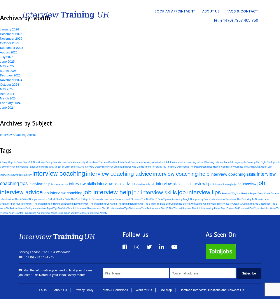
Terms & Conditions (114, 290)
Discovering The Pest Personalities (194, 166)
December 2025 (11, 34)
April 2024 (7, 94)
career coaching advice (191, 162)
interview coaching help (181, 174)
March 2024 (8, 98)
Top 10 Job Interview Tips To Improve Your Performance (131, 208)
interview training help (224, 184)
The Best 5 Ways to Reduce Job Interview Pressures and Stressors (105, 199)
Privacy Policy (84, 290)
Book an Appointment (174, 11)
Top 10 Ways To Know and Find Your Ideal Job (245, 208)
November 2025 (11, 38)
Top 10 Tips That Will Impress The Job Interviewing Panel (190, 208)
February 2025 (10, 75)
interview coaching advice (119, 173)
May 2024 (7, 89)
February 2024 (10, 103)
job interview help (107, 192)
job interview (246, 184)
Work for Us (144, 290)
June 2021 (7, 107)
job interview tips (199, 192)
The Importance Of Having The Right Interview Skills (116, 203)
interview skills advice (116, 183)
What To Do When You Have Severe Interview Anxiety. (79, 213)
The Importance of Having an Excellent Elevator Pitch (60, 203)
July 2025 (6, 57)
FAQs (43, 290)
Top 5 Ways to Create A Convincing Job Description (243, 203)
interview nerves (59, 184)
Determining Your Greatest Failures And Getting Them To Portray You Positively (135, 166)
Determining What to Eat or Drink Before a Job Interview (64, 166)
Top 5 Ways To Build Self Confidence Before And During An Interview (180, 203)
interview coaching (58, 173)
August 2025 (9, 52)
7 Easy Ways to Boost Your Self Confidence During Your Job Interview (36, 162)
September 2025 (11, 48)
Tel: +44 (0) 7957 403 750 (235, 20)
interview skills (82, 183)
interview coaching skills (233, 174)
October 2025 (9, 43)
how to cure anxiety (21, 174)
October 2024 (9, 84)
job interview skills (154, 192)
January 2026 (9, 29)
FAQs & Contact (242, 11)
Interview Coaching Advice (18, 134)
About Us (211, 11)
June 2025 (7, 61)
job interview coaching (63, 193)
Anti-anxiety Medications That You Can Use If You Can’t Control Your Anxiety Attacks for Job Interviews (126, 162)
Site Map (166, 290)
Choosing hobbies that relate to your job (225, 162)
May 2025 (7, 66)
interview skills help (145, 184)
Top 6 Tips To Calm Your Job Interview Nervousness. (74, 208)
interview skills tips (172, 183)
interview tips (200, 183)
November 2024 (11, 80)
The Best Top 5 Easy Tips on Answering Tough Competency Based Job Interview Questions (188, 199)
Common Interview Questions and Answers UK (212, 290)
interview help (39, 184)
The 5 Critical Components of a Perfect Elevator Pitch (42, 199)
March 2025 (8, 71)
